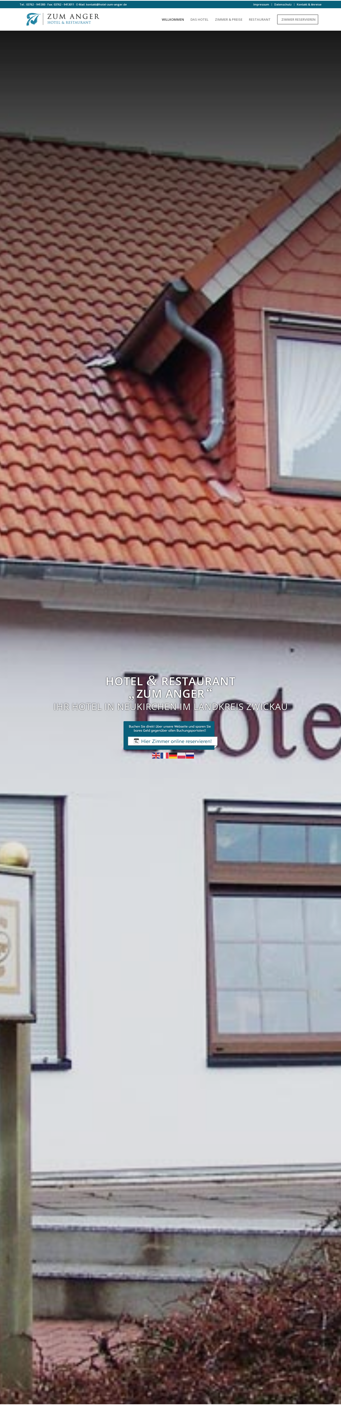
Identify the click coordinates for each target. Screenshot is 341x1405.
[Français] (165, 755)
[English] (156, 755)
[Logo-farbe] (61, 19)
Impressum (261, 4)
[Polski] (181, 755)
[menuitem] (261, 4)
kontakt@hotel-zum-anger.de (106, 4)
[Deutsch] (173, 755)
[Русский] (190, 755)
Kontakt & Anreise (309, 4)
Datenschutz (283, 4)
